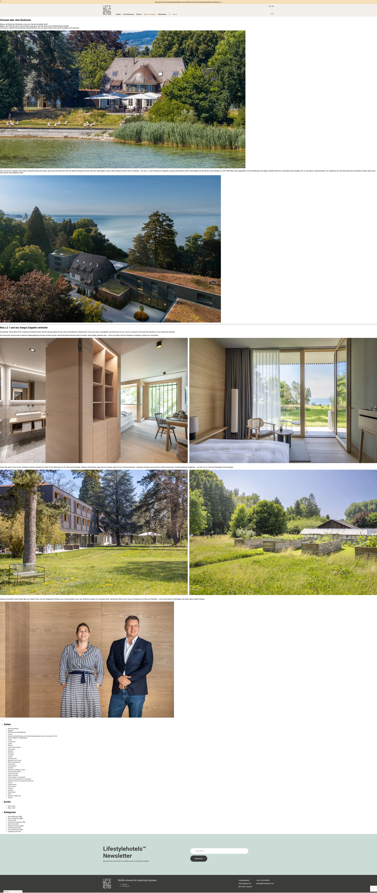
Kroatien (11, 768)
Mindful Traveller (13, 826)
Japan (10, 743)
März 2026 (11, 806)
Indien (10, 740)
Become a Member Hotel (16, 770)
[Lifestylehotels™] (107, 14)
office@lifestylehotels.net (265, 883)
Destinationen (128, 14)
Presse (10, 788)
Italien (10, 757)
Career (10, 734)
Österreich (11, 764)
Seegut (205, 467)
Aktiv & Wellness (14, 818)
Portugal (11, 755)
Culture (10, 820)
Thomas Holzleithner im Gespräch (19, 779)
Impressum (12, 786)
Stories (139, 14)
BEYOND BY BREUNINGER (17, 732)
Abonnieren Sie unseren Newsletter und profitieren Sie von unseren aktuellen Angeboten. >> (188, 2)
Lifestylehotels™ (244, 880)
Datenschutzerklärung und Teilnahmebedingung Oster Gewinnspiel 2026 (32, 736)
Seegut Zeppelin (125, 332)
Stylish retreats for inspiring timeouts (20, 781)
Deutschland (12, 766)
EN (273, 6)
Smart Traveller (150, 14)
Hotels (118, 14)
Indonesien (12, 742)
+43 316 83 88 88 (263, 880)
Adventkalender (13, 729)
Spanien (10, 751)
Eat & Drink (11, 824)
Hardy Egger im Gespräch (16, 777)
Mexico (10, 745)
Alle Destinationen (14, 762)
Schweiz (11, 753)
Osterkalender (13, 828)
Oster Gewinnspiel (14, 747)
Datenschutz (12, 785)
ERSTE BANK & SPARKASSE (17, 738)
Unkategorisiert (13, 831)
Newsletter (162, 14)
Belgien (10, 730)
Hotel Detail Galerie (14, 771)
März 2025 (11, 808)
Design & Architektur (15, 822)
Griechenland (12, 758)
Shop (9, 794)
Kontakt (10, 790)
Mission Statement (14, 796)
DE (270, 6)
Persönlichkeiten (13, 830)
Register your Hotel (14, 760)
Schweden (11, 749)
